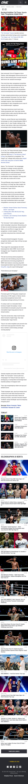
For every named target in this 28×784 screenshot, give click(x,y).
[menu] (25, 2)
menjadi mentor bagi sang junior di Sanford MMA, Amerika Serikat (13, 160)
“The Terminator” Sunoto (7, 33)
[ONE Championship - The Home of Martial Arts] (4, 2)
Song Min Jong (5, 267)
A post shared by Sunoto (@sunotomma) (14, 368)
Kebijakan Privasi (8, 776)
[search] (20, 2)
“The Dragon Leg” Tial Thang (8, 37)
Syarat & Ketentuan (19, 776)
